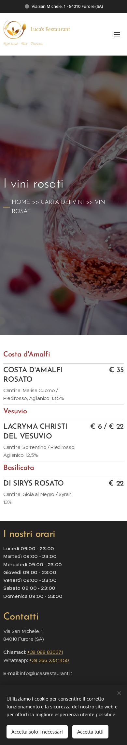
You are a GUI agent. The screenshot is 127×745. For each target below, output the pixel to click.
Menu (117, 34)
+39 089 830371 (45, 652)
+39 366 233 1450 (49, 660)
